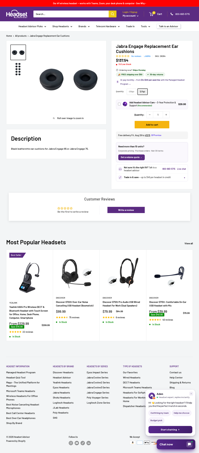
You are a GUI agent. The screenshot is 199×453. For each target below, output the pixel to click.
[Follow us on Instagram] (71, 443)
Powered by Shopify (15, 441)
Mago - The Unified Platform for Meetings (23, 384)
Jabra (147, 56)
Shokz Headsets (61, 397)
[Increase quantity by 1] (166, 114)
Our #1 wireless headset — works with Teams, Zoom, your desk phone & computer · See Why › (99, 3)
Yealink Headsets (62, 382)
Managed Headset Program (20, 372)
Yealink (13, 302)
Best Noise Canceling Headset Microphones (22, 406)
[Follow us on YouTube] (77, 443)
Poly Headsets (60, 412)
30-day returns (155, 74)
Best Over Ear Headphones (20, 417)
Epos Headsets (61, 387)
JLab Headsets (61, 407)
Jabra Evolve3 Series (98, 387)
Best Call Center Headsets (20, 413)
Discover (60, 298)
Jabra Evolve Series (97, 377)
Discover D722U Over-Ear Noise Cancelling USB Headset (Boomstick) (74, 304)
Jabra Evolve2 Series (98, 382)
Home (9, 35)
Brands (82, 26)
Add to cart (152, 124)
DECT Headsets (131, 382)
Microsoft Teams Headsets (20, 390)
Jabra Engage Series (98, 392)
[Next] (193, 295)
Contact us (175, 372)
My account (129, 15)
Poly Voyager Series (97, 397)
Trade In (130, 26)
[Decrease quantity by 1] (149, 114)
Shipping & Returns (180, 382)
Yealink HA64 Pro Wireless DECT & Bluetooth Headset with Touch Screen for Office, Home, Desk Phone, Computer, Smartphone (28, 312)
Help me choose (181, 413)
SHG (55, 417)
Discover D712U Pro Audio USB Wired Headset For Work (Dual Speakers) (121, 304)
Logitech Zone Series (98, 402)
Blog (172, 387)
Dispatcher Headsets (134, 406)
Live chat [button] (181, 169)
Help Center (176, 377)
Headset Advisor (62, 377)
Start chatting (169, 429)
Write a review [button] (126, 209)
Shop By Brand (14, 422)
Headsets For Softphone (136, 392)
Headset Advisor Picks (31, 26)
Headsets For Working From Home (138, 399)
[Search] (112, 14)
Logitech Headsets (63, 402)
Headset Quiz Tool (15, 377)
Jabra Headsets (61, 392)
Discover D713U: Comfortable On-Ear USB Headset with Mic (167, 304)
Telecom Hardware (106, 26)
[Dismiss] (191, 394)
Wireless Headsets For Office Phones (22, 397)
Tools (144, 26)
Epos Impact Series (97, 372)
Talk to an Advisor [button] (168, 26)
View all (189, 243)
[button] (123, 55)
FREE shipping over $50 (130, 74)
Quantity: (139, 114)
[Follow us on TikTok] (83, 443)
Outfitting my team (159, 413)
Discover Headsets (63, 372)
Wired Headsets (131, 377)
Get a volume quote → (131, 157)
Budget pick (156, 420)
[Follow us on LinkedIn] (88, 443)
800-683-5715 (182, 13)
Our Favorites (130, 372)
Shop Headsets (60, 26)
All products (21, 35)
